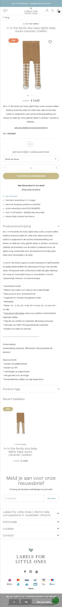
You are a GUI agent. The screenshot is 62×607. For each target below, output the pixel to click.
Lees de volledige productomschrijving (31, 127)
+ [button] (56, 168)
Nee (26, 602)
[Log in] (47, 10)
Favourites (50, 41)
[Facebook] (25, 571)
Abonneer (51, 498)
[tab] (31, 226)
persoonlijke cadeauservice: (31, 151)
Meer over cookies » (44, 602)
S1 (30, 144)
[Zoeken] (52, 10)
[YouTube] (36, 571)
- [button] (6, 168)
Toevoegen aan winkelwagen (31, 176)
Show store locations (31, 189)
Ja (14, 602)
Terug (7, 17)
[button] (5, 10)
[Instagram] (30, 571)
